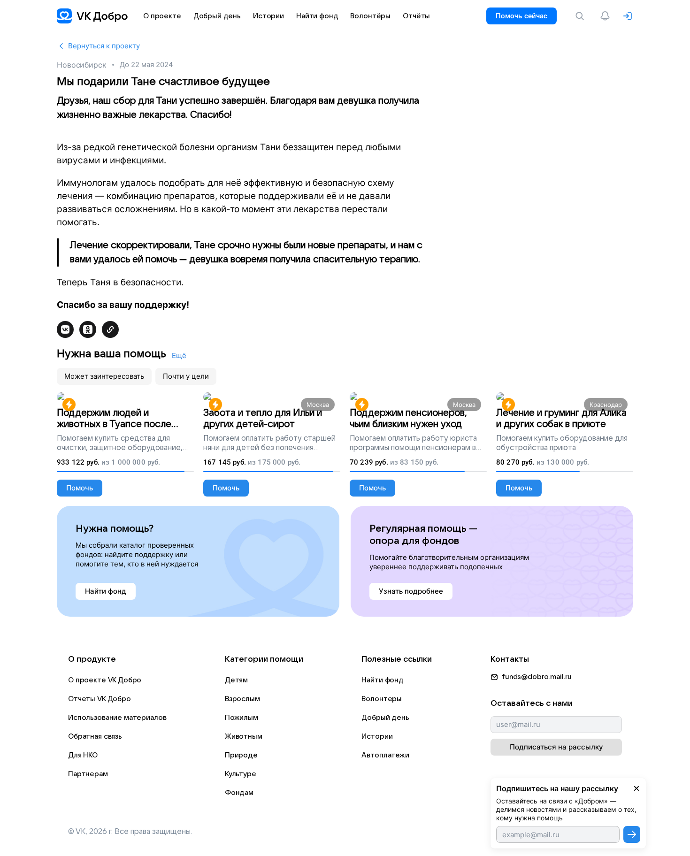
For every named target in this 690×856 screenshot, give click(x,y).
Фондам (239, 792)
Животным (243, 736)
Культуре (240, 774)
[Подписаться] (631, 834)
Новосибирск (82, 64)
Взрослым (242, 699)
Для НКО (83, 755)
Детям (236, 680)
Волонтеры (381, 699)
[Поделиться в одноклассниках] (87, 329)
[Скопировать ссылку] (110, 329)
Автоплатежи (385, 755)
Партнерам (88, 774)
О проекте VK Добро (104, 680)
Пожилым (241, 717)
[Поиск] (581, 16)
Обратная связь (95, 736)
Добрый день (385, 717)
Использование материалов (117, 717)
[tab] (104, 376)
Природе (241, 755)
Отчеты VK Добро (99, 699)
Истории (376, 736)
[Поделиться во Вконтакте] (65, 329)
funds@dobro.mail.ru (537, 676)
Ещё (179, 355)
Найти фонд (382, 680)
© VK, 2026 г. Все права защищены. (130, 831)
